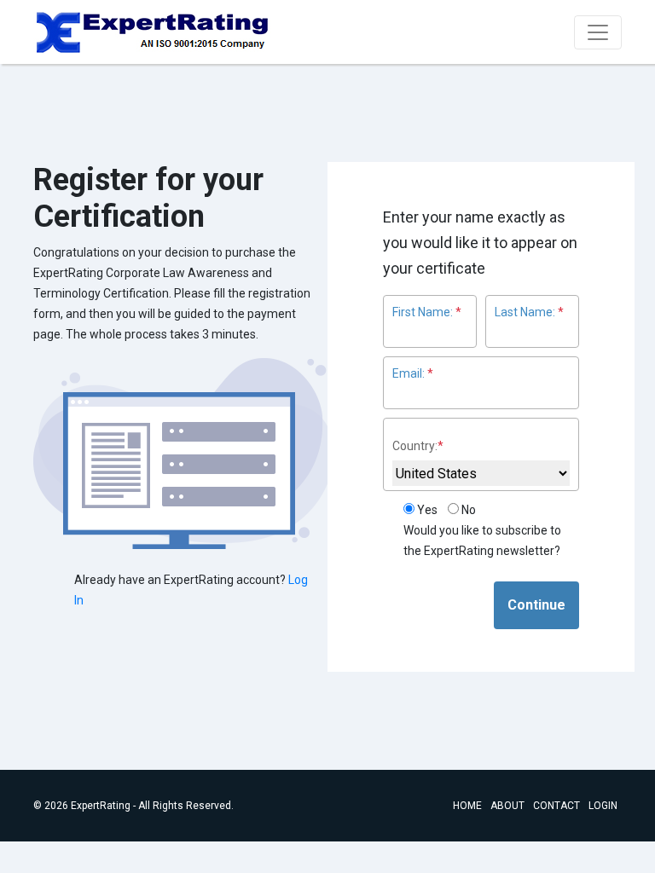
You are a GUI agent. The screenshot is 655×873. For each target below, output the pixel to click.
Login (602, 806)
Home (467, 806)
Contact (556, 806)
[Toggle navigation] (598, 32)
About (507, 806)
